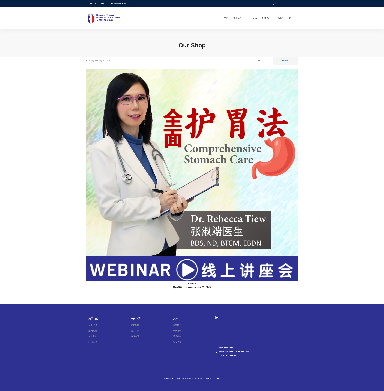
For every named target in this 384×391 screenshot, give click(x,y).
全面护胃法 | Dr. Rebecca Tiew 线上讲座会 (192, 287)
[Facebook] (215, 362)
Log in (273, 3)
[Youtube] (219, 362)
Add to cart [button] (192, 175)
